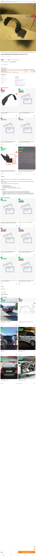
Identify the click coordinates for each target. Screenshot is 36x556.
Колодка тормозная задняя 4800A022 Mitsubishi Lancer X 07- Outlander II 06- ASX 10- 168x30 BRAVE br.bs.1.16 (8, 252)
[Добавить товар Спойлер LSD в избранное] (16, 328)
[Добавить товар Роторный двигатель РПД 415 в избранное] (34, 357)
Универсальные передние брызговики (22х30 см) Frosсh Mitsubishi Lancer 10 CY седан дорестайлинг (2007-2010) (8, 171)
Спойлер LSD (2, 350)
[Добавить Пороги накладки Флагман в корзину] (34, 354)
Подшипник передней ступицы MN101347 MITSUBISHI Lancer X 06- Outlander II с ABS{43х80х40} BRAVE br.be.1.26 (27, 252)
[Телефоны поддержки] (35, 549)
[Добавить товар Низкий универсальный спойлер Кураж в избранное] (16, 298)
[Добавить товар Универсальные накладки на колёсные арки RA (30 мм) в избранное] (34, 298)
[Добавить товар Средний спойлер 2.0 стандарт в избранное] (16, 357)
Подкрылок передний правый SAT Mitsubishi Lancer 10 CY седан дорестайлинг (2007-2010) (9, 112)
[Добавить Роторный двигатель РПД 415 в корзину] (34, 383)
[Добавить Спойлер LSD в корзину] (16, 354)
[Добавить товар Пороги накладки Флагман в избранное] (34, 328)
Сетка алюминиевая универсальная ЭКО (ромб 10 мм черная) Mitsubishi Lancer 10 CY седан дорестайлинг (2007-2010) (27, 171)
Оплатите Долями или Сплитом (8, 61)
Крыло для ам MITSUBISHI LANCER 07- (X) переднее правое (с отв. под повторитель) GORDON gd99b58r (26, 112)
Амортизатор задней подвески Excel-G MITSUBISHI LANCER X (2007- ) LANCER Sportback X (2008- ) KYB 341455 (26, 281)
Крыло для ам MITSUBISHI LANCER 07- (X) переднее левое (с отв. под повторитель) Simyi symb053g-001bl (8, 142)
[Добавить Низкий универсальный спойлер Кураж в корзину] (16, 325)
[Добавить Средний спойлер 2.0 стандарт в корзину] (16, 383)
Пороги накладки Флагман (22, 350)
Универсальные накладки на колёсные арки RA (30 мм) (26, 321)
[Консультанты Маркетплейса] (35, 547)
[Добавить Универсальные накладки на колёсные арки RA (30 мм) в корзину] (34, 325)
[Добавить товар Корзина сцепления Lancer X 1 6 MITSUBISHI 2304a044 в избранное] (34, 199)
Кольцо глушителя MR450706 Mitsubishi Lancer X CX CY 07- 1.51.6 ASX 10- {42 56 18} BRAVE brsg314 (9, 281)
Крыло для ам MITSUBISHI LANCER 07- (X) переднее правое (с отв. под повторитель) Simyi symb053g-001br (26, 142)
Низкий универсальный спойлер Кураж (6, 321)
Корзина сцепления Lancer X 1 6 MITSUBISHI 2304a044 (25, 222)
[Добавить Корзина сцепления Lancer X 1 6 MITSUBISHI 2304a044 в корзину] (34, 226)
